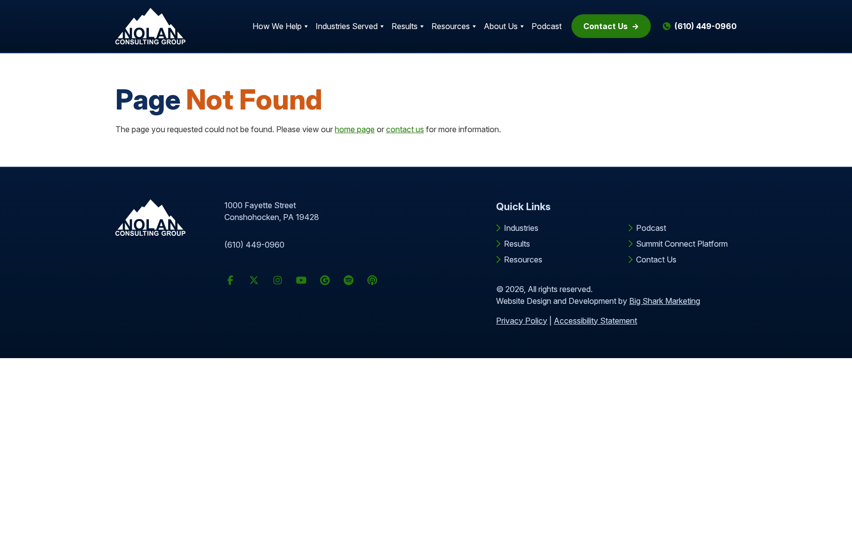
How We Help (277, 26)
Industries (521, 228)
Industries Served (347, 26)
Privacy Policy (521, 321)
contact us (405, 129)
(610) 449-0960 (254, 245)
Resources (450, 26)
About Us (501, 26)
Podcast (547, 26)
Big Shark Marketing (664, 301)
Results (404, 26)
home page (355, 129)
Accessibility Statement (595, 321)
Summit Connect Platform (682, 244)
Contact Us (605, 26)
